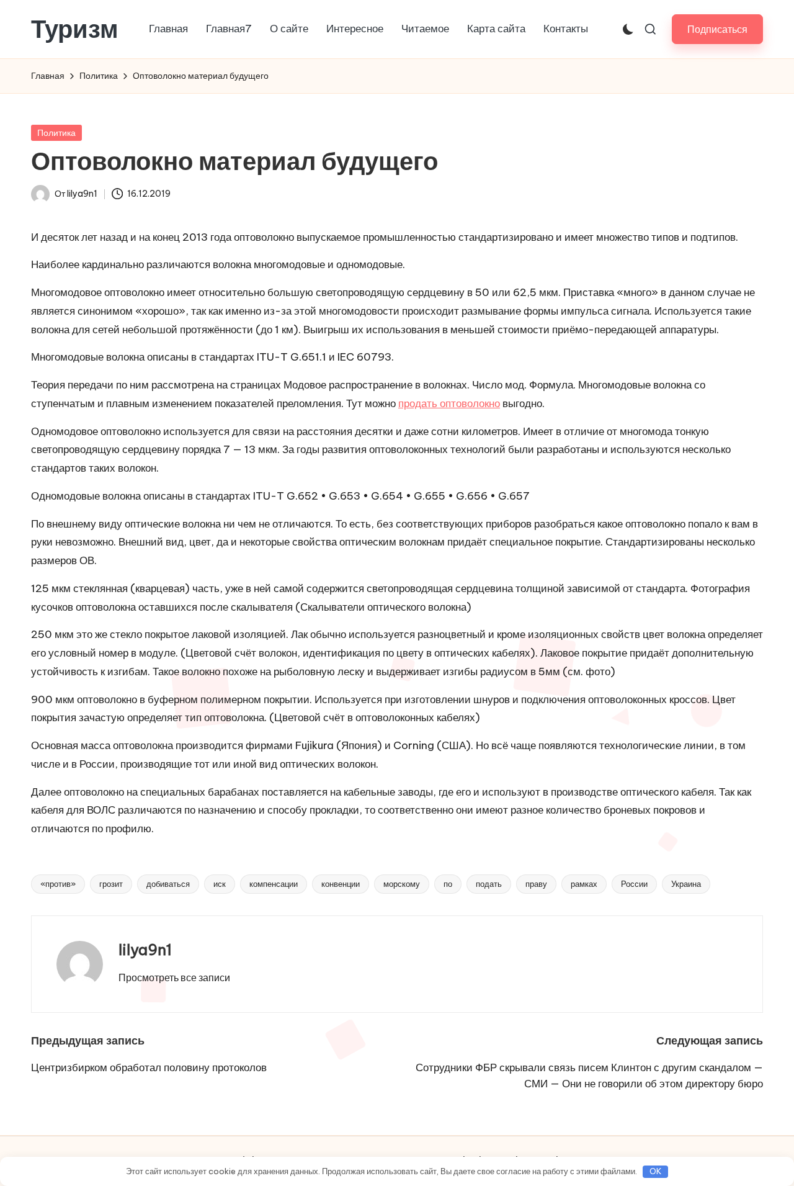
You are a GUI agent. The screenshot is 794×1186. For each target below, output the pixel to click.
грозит (111, 884)
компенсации (273, 884)
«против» (58, 884)
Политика (56, 132)
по (448, 884)
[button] (717, 28)
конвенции (340, 884)
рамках (584, 884)
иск (219, 884)
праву (536, 884)
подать (489, 884)
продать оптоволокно (449, 403)
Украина (686, 884)
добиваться (168, 884)
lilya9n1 (145, 949)
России (634, 884)
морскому (401, 884)
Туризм (74, 29)
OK (655, 1171)
